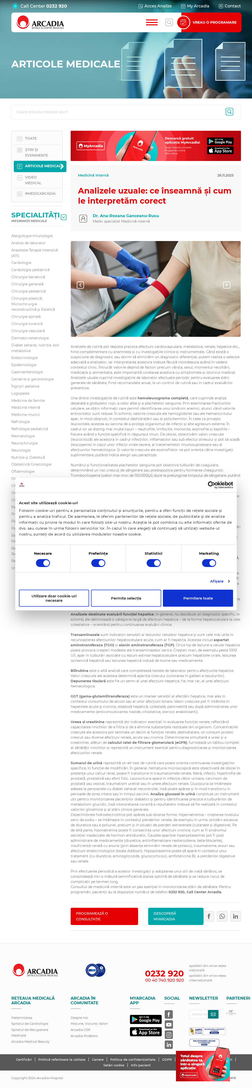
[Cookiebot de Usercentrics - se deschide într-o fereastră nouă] (211, 484)
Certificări (24, 1059)
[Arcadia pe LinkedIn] (168, 1044)
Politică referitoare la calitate (62, 1059)
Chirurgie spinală (26, 316)
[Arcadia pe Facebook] (168, 1014)
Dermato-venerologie (30, 338)
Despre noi (79, 1018)
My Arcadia (198, 6)
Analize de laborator (28, 243)
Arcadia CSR (80, 1030)
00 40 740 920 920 (164, 980)
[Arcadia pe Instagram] (168, 1034)
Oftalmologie (22, 471)
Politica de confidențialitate (133, 1059)
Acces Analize (158, 6)
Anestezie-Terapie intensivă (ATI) (34, 253)
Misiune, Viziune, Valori (89, 1023)
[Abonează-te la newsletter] (213, 1014)
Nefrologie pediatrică (29, 429)
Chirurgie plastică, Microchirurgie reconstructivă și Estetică (33, 304)
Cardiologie (21, 262)
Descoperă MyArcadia (165, 916)
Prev (84, 284)
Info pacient (141, 1065)
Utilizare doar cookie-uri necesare (54, 598)
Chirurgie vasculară (28, 331)
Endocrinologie (24, 358)
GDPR (167, 1059)
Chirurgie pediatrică (28, 291)
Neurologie (21, 450)
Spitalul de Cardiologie (29, 1023)
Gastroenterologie (27, 372)
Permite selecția (126, 598)
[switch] (98, 563)
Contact (233, 6)
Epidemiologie (23, 365)
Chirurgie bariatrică (28, 277)
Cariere (98, 1059)
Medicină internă (25, 407)
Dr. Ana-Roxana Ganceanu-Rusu (126, 215)
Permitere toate (198, 598)
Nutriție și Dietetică (28, 457)
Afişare (217, 581)
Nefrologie (20, 422)
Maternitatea (21, 1018)
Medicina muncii (25, 414)
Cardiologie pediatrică (30, 270)
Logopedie (20, 393)
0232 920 (56, 6)
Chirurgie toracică (27, 324)
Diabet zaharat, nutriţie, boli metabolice (35, 348)
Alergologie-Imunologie (32, 236)
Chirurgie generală (27, 284)
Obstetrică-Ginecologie (31, 464)
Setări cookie (113, 1065)
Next (230, 284)
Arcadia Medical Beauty (30, 1041)
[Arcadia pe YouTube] (168, 1024)
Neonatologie (23, 436)
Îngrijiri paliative (25, 386)
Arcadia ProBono (84, 1036)
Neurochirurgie (24, 443)
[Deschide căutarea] (169, 22)
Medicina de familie (28, 400)
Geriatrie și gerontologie (32, 379)
